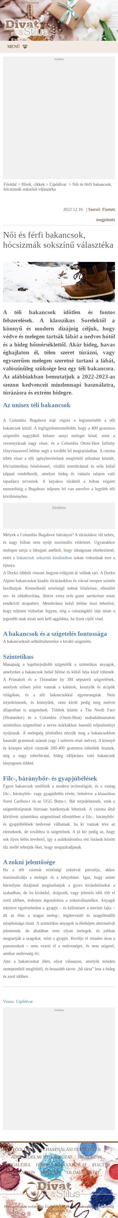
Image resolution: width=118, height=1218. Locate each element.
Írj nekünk (90, 1157)
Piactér (101, 1165)
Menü (13, 46)
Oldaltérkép (82, 1172)
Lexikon (25, 1172)
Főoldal (10, 184)
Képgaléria (17, 1165)
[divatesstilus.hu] (25, 28)
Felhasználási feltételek (69, 1149)
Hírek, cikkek (33, 184)
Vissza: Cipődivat (18, 1001)
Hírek (42, 1165)
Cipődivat (58, 184)
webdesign (35, 1206)
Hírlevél (51, 1172)
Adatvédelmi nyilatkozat (41, 1157)
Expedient (52, 1206)
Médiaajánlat (70, 1165)
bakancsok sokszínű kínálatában (44, 558)
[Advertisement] (59, 120)
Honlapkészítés (15, 1206)
